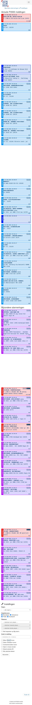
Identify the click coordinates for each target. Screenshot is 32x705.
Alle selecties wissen (9, 651)
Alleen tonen (8, 640)
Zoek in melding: (6, 634)
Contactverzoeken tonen (10, 644)
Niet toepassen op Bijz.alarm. (11, 631)
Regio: (3, 607)
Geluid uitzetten (7, 649)
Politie (4, 616)
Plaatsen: (4, 619)
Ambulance (15, 615)
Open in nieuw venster (9, 647)
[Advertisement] (16, 48)
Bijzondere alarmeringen (11, 8)
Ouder (26, 695)
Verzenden (5, 654)
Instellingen (24, 8)
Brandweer (6, 615)
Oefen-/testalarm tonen (9, 642)
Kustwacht (12, 616)
